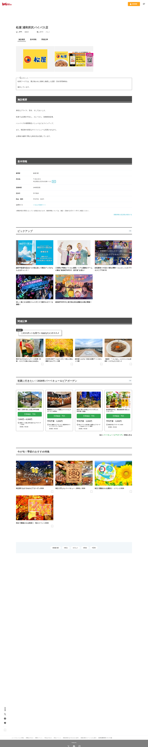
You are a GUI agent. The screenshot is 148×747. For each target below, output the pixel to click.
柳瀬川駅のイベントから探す (88, 738)
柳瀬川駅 (56, 548)
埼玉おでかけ (48, 738)
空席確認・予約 (29, 414)
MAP (54, 181)
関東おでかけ (29, 738)
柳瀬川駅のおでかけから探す (71, 738)
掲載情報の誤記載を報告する (123, 214)
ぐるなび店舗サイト (39, 205)
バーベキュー (108, 435)
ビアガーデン (119, 435)
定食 (94, 548)
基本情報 (22, 161)
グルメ (76, 548)
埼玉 (66, 548)
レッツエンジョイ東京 (18, 738)
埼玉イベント (57, 738)
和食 (85, 548)
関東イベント (38, 738)
